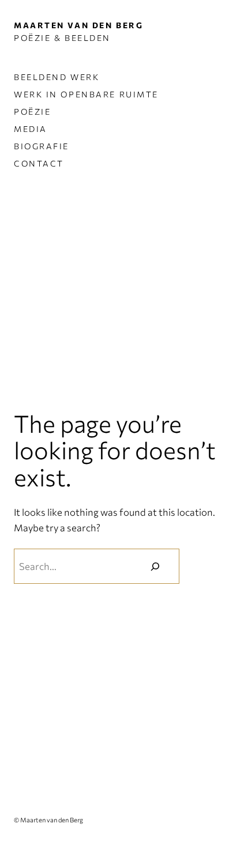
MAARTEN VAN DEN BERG (78, 25)
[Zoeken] (155, 566)
